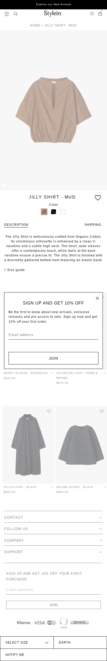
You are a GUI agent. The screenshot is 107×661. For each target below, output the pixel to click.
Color (53, 205)
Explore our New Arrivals (53, 4)
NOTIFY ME (14, 655)
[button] (6, 13)
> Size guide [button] (14, 270)
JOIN (53, 358)
